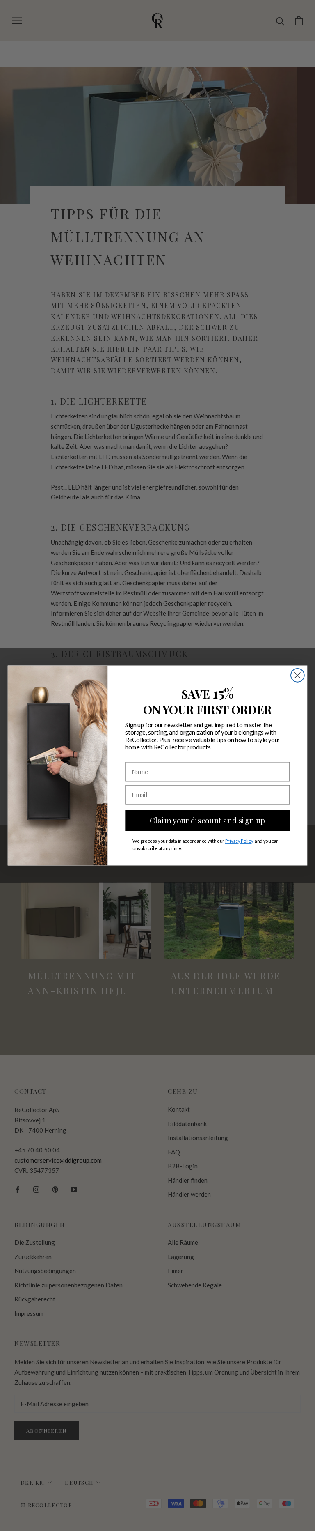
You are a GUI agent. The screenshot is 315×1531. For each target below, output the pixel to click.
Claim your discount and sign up (207, 820)
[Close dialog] (297, 675)
